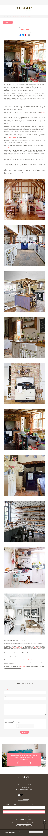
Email (5, 696)
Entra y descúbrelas (10, 653)
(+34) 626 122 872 (29, 2)
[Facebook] (20, 35)
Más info (40, 831)
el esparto (6, 114)
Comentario (6, 702)
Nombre (5, 689)
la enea (43, 112)
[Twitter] (23, 35)
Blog (9, 16)
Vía (19, 637)
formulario (30, 659)
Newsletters (23, 666)
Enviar (25, 732)
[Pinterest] (26, 35)
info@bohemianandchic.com (11, 2)
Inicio (5, 16)
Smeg (7, 147)
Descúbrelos (24, 763)
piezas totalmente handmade (18, 647)
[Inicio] (24, 9)
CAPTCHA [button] (7, 718)
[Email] (29, 35)
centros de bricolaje (11, 137)
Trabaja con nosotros (24, 825)
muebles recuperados (37, 647)
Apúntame (23, 816)
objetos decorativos (18, 158)
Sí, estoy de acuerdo (33, 831)
